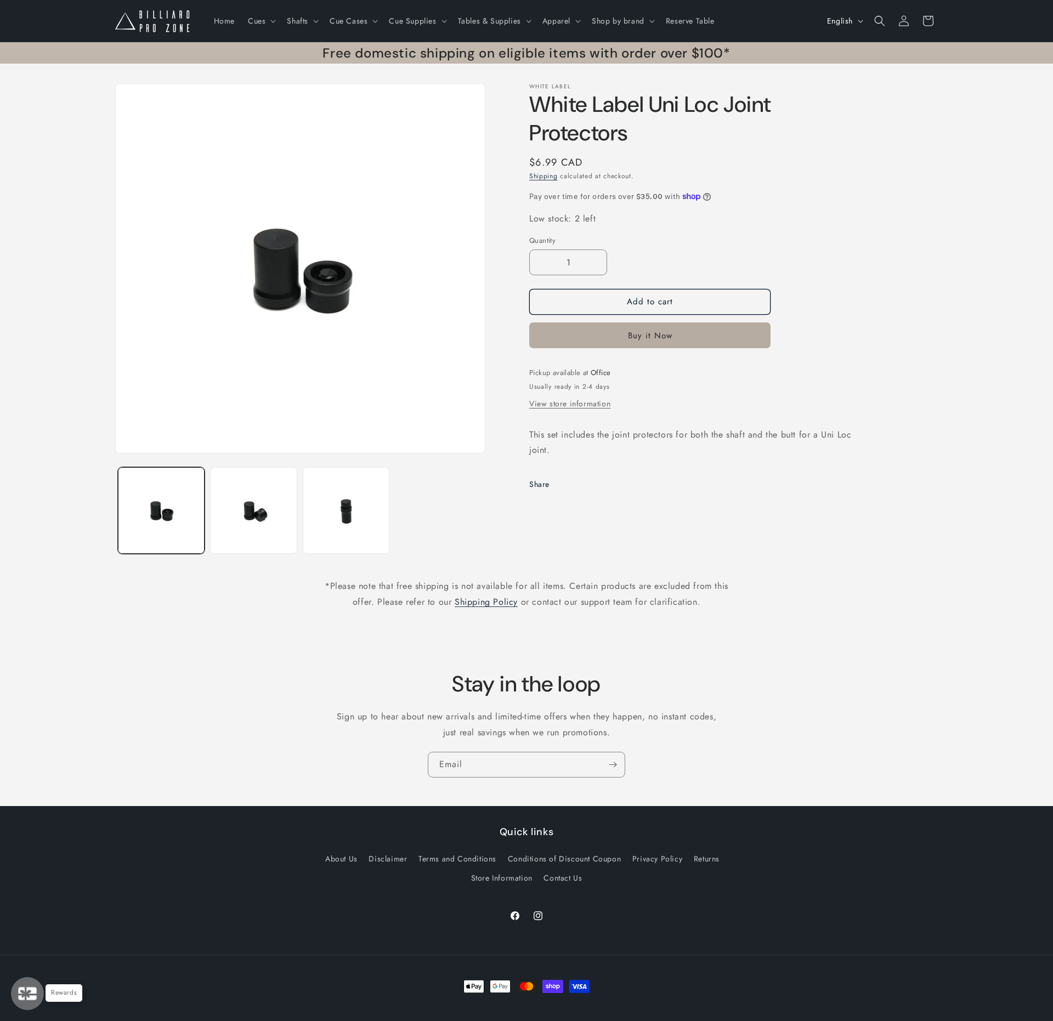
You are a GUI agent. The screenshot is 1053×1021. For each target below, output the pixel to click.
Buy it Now (650, 336)
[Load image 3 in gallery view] (346, 510)
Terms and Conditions (457, 858)
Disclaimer (388, 858)
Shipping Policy (486, 601)
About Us (341, 858)
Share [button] (539, 484)
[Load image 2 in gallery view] (253, 510)
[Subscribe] (613, 765)
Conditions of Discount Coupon (564, 858)
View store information (569, 403)
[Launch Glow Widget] (27, 993)
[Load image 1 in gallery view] (161, 510)
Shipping (543, 176)
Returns (707, 858)
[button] (260, 20)
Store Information (502, 877)
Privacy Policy (657, 858)
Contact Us (563, 877)
